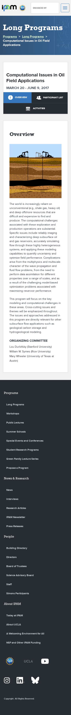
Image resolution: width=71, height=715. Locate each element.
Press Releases (14, 526)
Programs (10, 37)
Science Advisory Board (20, 575)
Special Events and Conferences (24, 440)
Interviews (12, 499)
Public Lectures (15, 422)
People (9, 536)
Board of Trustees (16, 566)
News (9, 490)
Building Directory (16, 548)
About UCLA (13, 624)
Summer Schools (16, 431)
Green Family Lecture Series (22, 459)
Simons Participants (17, 593)
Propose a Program (17, 468)
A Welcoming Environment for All (25, 633)
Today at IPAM (14, 615)
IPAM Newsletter (15, 517)
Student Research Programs (22, 449)
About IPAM (12, 604)
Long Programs (33, 37)
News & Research (16, 478)
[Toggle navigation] (65, 8)
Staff (9, 584)
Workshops (12, 413)
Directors (11, 557)
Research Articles (16, 508)
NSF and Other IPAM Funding (23, 642)
